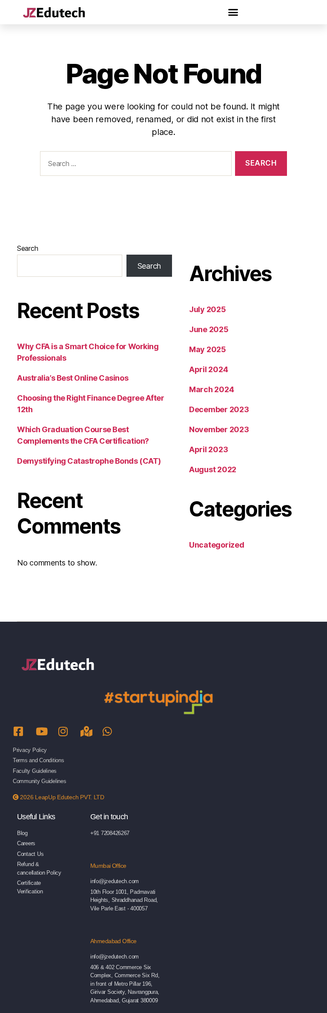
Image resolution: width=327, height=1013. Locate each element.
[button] (233, 12)
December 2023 (219, 409)
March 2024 (211, 389)
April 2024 (208, 369)
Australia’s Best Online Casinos (72, 377)
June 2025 (209, 329)
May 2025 (207, 349)
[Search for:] (134, 165)
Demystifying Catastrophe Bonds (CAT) (89, 460)
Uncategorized (216, 544)
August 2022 (212, 469)
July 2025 (207, 309)
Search (27, 248)
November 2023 (219, 429)
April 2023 (208, 449)
